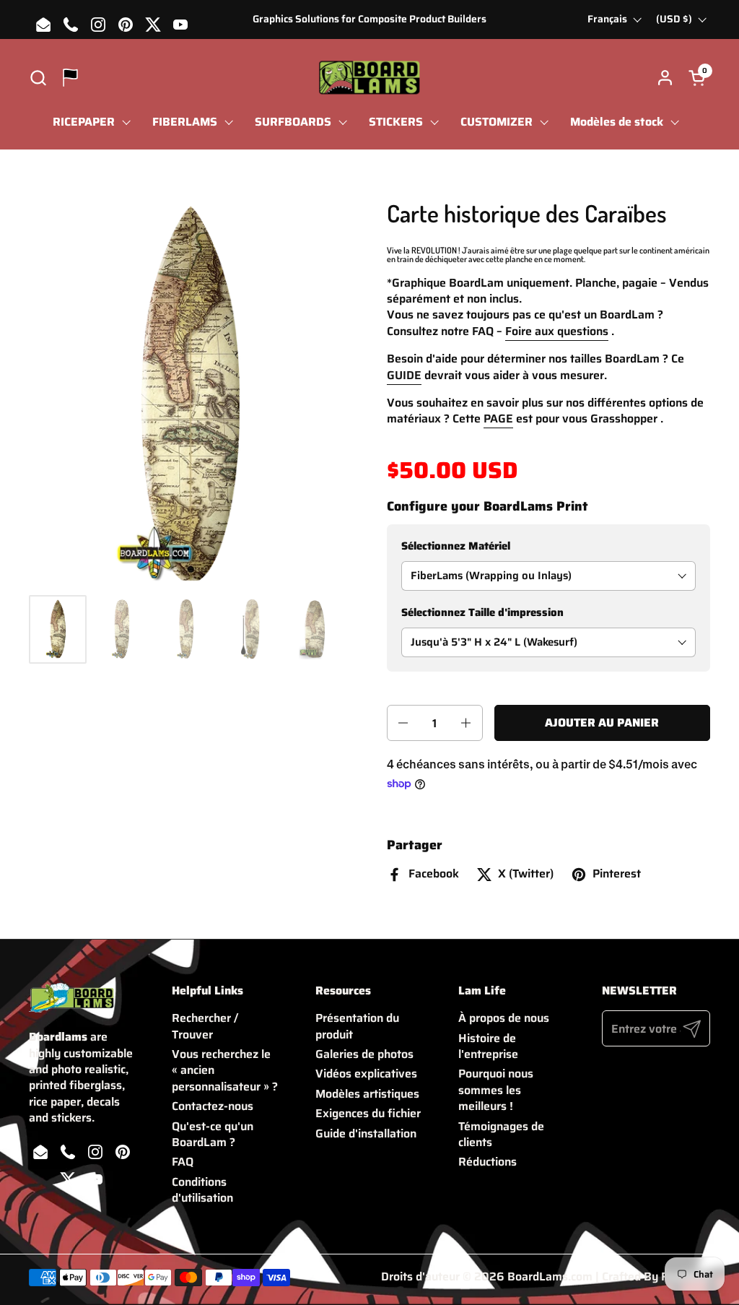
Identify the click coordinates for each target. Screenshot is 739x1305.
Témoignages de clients (501, 1134)
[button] (38, 78)
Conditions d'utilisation (202, 1190)
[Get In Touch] (70, 78)
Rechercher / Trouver (205, 1026)
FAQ (182, 1162)
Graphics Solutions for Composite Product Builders (369, 19)
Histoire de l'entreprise (488, 1046)
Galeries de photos (364, 1054)
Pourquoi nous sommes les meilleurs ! (495, 1090)
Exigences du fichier (368, 1113)
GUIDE (404, 375)
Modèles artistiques (367, 1094)
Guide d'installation (365, 1133)
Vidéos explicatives (366, 1074)
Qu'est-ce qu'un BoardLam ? (212, 1134)
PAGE (498, 418)
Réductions (487, 1162)
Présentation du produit (357, 1026)
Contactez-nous (212, 1106)
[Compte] (665, 78)
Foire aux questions (556, 331)
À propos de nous (503, 1018)
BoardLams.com (549, 1276)
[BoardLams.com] (369, 78)
